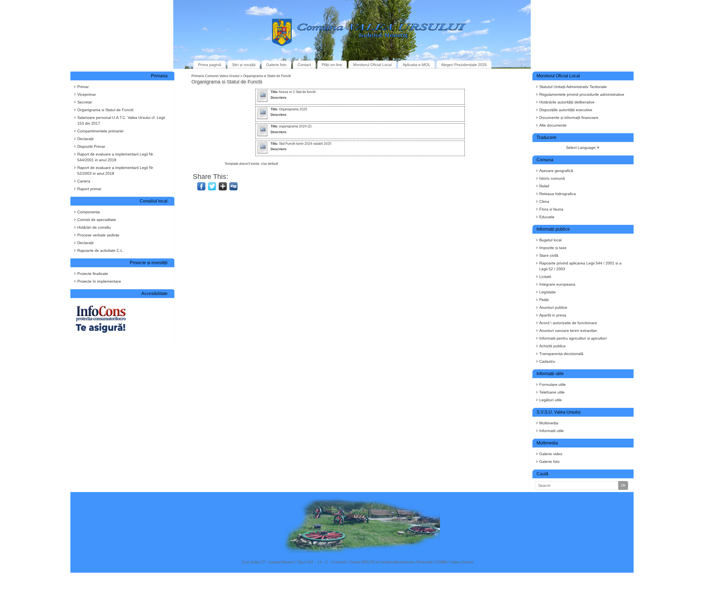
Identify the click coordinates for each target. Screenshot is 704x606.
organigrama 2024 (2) (295, 126)
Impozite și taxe (552, 247)
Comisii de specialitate (96, 219)
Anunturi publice (553, 307)
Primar (83, 86)
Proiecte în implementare (99, 281)
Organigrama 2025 (293, 109)
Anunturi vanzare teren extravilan (568, 330)
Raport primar (89, 189)
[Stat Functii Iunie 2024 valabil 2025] (262, 153)
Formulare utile (552, 384)
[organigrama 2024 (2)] (262, 136)
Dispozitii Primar (91, 146)
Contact (304, 64)
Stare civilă (548, 255)
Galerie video (550, 454)
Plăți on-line (332, 64)
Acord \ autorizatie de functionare (568, 323)
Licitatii (545, 276)
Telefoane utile (552, 392)
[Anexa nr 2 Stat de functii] (262, 101)
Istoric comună (552, 178)
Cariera (83, 181)
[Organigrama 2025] (262, 119)
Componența (88, 212)
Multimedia (548, 423)
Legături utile (550, 400)
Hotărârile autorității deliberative (567, 102)
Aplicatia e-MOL (416, 64)
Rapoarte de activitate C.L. (100, 250)
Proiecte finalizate (92, 273)
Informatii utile (551, 430)
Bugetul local (550, 240)
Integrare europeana (557, 284)
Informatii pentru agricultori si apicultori (573, 338)
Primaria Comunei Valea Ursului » (217, 76)
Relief (544, 186)
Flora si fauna (551, 209)
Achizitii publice (552, 346)
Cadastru (547, 361)
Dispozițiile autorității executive (565, 110)
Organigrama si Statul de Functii (105, 110)
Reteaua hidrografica (557, 194)
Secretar (84, 102)
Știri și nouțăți (243, 64)
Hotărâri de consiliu (94, 227)
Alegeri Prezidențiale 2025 (464, 64)
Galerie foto (276, 64)
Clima (544, 201)
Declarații (85, 139)
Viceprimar (86, 94)
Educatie (546, 217)
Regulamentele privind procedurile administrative (581, 94)
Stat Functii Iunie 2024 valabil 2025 (305, 144)
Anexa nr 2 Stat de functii (297, 92)
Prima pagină (209, 64)
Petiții (544, 299)
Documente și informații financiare (568, 117)
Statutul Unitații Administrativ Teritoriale (573, 86)
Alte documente (552, 125)
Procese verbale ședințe (98, 235)
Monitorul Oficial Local (372, 64)
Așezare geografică (556, 170)
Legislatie (547, 292)
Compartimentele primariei (100, 131)
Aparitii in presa (552, 315)
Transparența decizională (561, 353)
